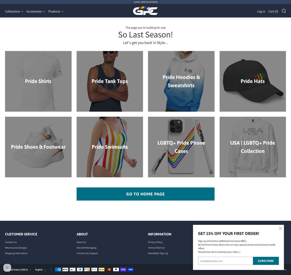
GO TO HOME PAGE (145, 194)
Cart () (273, 11)
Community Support (87, 253)
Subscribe (266, 261)
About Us (81, 242)
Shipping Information (16, 253)
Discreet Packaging (86, 247)
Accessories (34, 11)
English (39, 269)
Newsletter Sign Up (158, 253)
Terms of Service (156, 247)
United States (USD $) (17, 269)
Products (54, 11)
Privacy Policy (155, 242)
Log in (261, 11)
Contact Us (11, 242)
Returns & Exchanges (16, 247)
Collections (12, 11)
